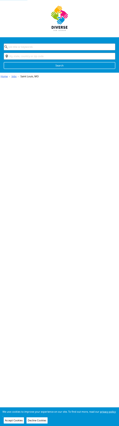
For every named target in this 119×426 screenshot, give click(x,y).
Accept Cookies (14, 420)
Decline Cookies (37, 420)
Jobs (14, 76)
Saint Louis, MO (29, 76)
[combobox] (59, 46)
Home (4, 76)
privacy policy (108, 411)
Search (59, 65)
